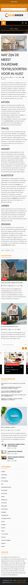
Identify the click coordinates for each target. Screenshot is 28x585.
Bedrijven (3, 478)
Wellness (3, 543)
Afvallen (3, 471)
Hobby (2, 496)
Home (11, 28)
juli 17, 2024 (15, 77)
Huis (12, 250)
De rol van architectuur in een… (10, 326)
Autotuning (4, 474)
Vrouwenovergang (5, 540)
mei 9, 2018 (11, 460)
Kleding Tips (4, 499)
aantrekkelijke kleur (6, 245)
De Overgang (4, 481)
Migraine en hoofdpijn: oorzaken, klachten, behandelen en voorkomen (12, 399)
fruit (2, 484)
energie (18, 184)
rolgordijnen (15, 198)
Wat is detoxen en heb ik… (8, 427)
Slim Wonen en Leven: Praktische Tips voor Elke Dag (13, 384)
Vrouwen (3, 537)
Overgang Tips (4, 515)
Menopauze (4, 506)
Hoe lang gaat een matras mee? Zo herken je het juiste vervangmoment (13, 395)
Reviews (3, 527)
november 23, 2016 (11, 367)
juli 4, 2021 (11, 448)
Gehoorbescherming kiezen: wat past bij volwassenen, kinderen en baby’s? (11, 387)
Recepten (3, 524)
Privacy (24, 582)
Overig (2, 521)
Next (23, 348)
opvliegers (3, 512)
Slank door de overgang (15, 451)
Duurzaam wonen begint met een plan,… (12, 282)
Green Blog (4, 493)
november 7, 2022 (13, 430)
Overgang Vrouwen (11, 364)
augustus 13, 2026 (15, 285)
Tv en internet (4, 534)
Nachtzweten (4, 509)
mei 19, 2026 (13, 329)
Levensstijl (3, 502)
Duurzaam (7, 250)
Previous (26, 348)
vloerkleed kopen (9, 121)
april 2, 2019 (11, 453)
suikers (3, 531)
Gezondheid (4, 490)
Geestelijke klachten (6, 487)
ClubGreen (5, 77)
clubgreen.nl (20, 580)
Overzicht (14, 582)
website (19, 582)
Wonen (16, 28)
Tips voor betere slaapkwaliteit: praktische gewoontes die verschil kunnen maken (11, 391)
